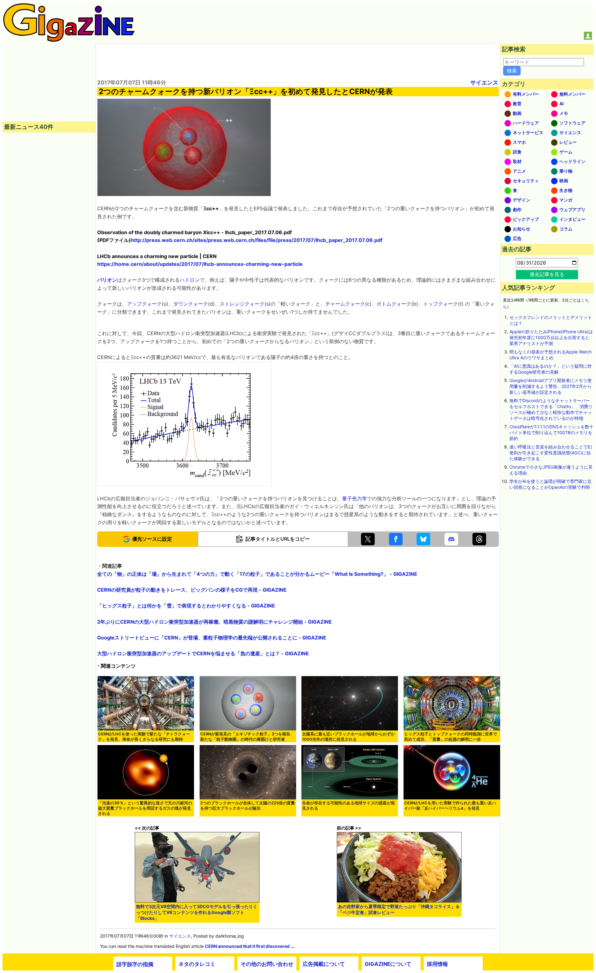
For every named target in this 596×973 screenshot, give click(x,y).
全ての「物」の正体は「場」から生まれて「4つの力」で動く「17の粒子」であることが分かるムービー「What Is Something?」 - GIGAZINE (257, 574)
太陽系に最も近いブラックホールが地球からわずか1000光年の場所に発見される (348, 737)
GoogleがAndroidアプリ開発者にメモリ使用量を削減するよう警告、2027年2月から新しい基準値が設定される (550, 386)
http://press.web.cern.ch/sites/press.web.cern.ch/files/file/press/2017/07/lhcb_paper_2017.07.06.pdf (256, 240)
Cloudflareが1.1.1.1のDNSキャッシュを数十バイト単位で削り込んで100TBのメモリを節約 (551, 432)
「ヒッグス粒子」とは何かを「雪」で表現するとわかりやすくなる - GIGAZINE (186, 605)
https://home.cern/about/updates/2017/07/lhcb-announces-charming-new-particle (200, 264)
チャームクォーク (345, 304)
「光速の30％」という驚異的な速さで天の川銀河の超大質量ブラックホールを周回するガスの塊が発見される (145, 808)
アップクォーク (144, 304)
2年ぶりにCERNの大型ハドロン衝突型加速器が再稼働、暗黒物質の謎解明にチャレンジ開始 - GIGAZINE (214, 622)
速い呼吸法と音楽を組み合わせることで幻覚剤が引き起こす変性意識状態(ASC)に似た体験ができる (550, 452)
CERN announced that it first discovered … (249, 946)
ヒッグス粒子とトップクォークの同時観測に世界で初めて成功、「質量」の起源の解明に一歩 (450, 737)
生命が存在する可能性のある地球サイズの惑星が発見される (348, 806)
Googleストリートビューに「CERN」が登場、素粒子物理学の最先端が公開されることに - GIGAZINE (211, 637)
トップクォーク (440, 304)
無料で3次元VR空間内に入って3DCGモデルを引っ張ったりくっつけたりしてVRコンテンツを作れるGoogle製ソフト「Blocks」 (196, 912)
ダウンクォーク (190, 304)
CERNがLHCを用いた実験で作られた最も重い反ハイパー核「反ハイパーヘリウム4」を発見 (450, 806)
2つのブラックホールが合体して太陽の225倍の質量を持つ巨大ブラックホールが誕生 (247, 806)
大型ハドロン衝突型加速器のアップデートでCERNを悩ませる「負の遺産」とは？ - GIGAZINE (203, 653)
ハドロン (190, 280)
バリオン (107, 280)
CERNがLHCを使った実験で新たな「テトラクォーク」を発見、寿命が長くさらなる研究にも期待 (144, 737)
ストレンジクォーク (242, 304)
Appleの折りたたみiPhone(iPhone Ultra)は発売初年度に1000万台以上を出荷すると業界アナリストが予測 (551, 337)
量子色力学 (354, 498)
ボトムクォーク (394, 304)
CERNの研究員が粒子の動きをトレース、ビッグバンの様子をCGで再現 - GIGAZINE (192, 590)
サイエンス (484, 82)
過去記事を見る (547, 274)
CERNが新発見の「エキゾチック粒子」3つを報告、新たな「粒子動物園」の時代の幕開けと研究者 (247, 737)
